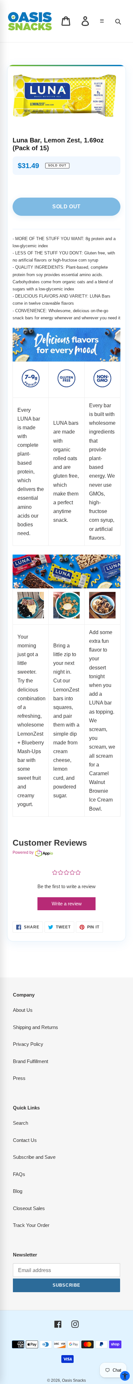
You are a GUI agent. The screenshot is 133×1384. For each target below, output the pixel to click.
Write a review (67, 903)
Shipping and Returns (35, 1027)
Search (20, 1123)
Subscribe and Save (34, 1157)
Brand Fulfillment (30, 1061)
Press (19, 1078)
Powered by (23, 852)
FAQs (19, 1174)
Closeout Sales (29, 1208)
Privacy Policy (28, 1044)
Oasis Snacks (74, 1380)
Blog (17, 1191)
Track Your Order (31, 1225)
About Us (23, 1010)
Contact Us (25, 1140)
